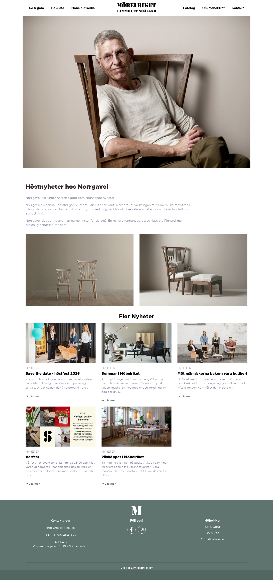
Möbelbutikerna (83, 8)
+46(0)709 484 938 (61, 535)
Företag (189, 8)
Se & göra (36, 8)
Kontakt (238, 8)
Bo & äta (57, 8)
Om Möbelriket (213, 8)
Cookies (125, 567)
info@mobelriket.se (60, 527)
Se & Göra (212, 526)
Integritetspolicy (143, 567)
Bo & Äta (212, 533)
